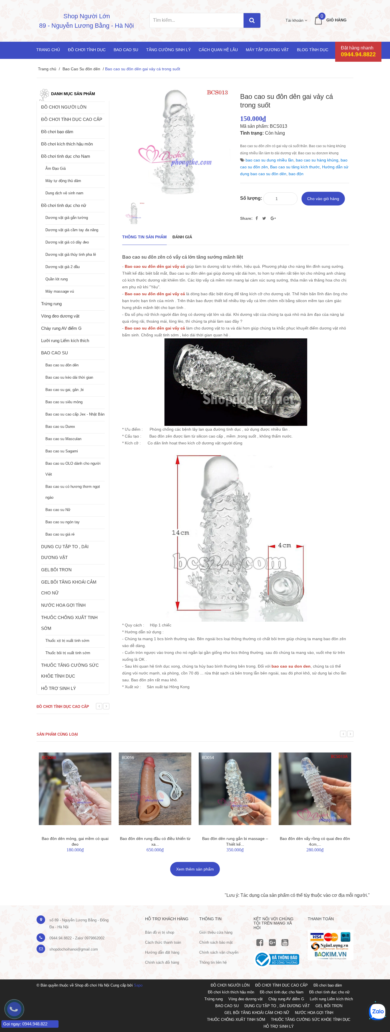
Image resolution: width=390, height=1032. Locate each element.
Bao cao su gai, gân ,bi (64, 390)
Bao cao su (126, 49)
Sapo (138, 985)
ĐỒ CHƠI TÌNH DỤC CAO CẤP (71, 119)
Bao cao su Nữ (58, 510)
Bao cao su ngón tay (62, 522)
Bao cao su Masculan (63, 439)
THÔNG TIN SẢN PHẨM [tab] (144, 237)
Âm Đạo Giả (55, 168)
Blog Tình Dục (312, 49)
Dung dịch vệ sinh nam (64, 193)
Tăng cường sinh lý (168, 49)
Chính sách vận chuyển (218, 952)
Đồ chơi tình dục (87, 49)
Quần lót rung (56, 279)
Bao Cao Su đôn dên (81, 69)
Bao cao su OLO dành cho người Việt (72, 468)
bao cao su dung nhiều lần (269, 160)
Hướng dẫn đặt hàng (162, 952)
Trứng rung (51, 303)
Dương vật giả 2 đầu (62, 267)
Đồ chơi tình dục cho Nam (65, 156)
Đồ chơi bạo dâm (57, 131)
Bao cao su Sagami (61, 451)
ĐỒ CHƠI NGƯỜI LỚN (64, 107)
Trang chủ (48, 49)
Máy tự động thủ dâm (63, 181)
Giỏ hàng (336, 20)
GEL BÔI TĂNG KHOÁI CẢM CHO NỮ (69, 587)
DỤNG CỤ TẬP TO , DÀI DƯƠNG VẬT (65, 552)
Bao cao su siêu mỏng (64, 402)
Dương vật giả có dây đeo (67, 242)
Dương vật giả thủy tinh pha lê (70, 254)
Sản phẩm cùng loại (57, 734)
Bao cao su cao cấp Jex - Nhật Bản (74, 414)
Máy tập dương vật (267, 49)
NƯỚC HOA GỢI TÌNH (63, 605)
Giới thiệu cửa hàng (215, 932)
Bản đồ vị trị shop (159, 932)
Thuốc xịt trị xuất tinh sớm (67, 640)
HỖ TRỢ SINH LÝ (58, 688)
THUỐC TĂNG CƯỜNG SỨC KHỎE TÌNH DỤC (70, 670)
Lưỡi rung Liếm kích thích (65, 340)
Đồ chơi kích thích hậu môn (67, 143)
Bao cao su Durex (60, 426)
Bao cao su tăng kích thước (295, 167)
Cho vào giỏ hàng (323, 198)
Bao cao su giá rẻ (60, 534)
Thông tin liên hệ (213, 962)
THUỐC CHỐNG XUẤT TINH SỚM (69, 623)
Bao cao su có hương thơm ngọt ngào (72, 492)
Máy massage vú (59, 291)
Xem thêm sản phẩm (195, 869)
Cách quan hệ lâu (218, 49)
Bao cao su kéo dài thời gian (69, 377)
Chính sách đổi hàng (162, 962)
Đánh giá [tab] (182, 237)
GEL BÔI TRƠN (56, 569)
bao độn (296, 173)
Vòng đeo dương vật (60, 316)
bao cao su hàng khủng (317, 160)
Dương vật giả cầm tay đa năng (71, 230)
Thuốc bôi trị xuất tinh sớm (67, 653)
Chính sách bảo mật (216, 942)
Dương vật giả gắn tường (66, 217)
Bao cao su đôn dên (62, 365)
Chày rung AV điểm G (61, 328)
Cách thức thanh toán (163, 942)
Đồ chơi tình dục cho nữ (63, 205)
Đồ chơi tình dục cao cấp (63, 706)
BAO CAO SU (54, 352)
